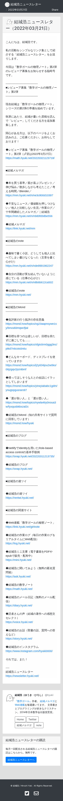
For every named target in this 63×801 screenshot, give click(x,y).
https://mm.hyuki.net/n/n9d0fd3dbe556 (29, 216)
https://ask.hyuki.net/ (18, 576)
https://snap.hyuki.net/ (19, 468)
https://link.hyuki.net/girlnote (23, 526)
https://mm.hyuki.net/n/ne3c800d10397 (29, 195)
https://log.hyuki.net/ (18, 543)
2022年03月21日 (17, 9)
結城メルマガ (47, 701)
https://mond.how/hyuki (20, 423)
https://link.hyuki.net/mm (20, 228)
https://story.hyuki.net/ (19, 638)
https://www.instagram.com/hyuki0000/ (29, 651)
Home (20, 719)
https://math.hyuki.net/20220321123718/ (30, 158)
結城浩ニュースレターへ (21, 759)
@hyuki (49, 695)
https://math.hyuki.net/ (19, 588)
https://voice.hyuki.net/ (19, 622)
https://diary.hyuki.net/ (19, 605)
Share (55, 9)
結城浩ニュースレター (25, 4)
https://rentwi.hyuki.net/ (20, 497)
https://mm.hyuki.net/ (18, 294)
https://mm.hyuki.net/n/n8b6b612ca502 (29, 282)
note (38, 725)
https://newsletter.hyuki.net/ (22, 675)
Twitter (32, 719)
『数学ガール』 (23, 701)
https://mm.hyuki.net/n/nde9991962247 (29, 265)
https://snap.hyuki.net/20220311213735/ (30, 456)
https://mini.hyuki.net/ (18, 559)
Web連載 (20, 704)
